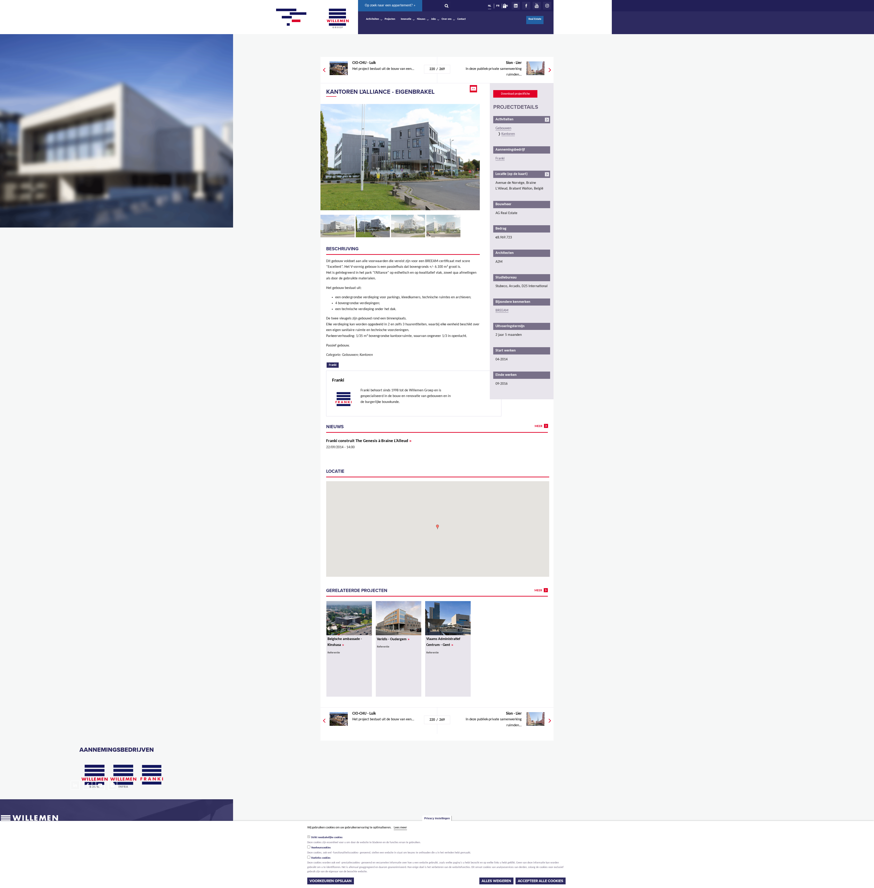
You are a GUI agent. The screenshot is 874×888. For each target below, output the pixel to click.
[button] (437, 527)
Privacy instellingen (437, 818)
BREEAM (501, 310)
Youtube (537, 6)
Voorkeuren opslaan (331, 881)
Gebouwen (503, 128)
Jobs (433, 19)
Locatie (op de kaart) (511, 174)
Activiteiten (372, 19)
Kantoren (508, 134)
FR (497, 5)
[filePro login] (505, 7)
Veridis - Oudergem (393, 639)
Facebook (526, 6)
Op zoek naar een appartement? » (390, 5)
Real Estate (534, 19)
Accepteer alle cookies (540, 881)
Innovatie (406, 19)
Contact (461, 19)
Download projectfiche (515, 94)
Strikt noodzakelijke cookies (327, 837)
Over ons (447, 19)
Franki (334, 365)
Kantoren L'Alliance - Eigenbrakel (380, 91)
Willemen (337, 18)
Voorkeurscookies (321, 847)
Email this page (474, 88)
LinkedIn (516, 6)
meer (538, 426)
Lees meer (400, 827)
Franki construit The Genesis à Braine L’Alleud (369, 441)
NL (489, 5)
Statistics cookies (320, 858)
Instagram (547, 6)
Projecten (390, 19)
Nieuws (421, 19)
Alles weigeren (496, 881)
